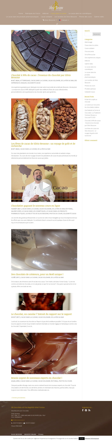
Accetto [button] (82, 438)
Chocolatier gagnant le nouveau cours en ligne (35, 205)
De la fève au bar (67, 80)
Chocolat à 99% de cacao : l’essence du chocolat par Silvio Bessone (41, 76)
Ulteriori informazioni (92, 438)
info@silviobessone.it (18, 420)
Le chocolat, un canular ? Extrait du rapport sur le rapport (41, 314)
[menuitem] (64, 21)
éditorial (45, 13)
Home (20, 13)
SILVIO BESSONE (16, 434)
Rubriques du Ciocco (32, 13)
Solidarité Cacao (33, 83)
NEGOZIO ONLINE (30, 434)
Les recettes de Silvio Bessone (65, 17)
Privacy (40, 434)
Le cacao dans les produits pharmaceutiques (22, 17)
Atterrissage (25, 80)
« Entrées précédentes (18, 398)
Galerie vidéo (99, 17)
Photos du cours (56, 214)
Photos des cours (85, 17)
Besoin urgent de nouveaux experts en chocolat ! (36, 377)
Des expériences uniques (92, 58)
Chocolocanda (89, 51)
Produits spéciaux (90, 89)
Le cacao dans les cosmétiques (80, 13)
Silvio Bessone (49, 20)
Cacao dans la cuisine (58, 13)
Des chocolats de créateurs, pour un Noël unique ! (37, 274)
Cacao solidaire (46, 17)
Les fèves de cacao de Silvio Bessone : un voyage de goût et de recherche (43, 144)
